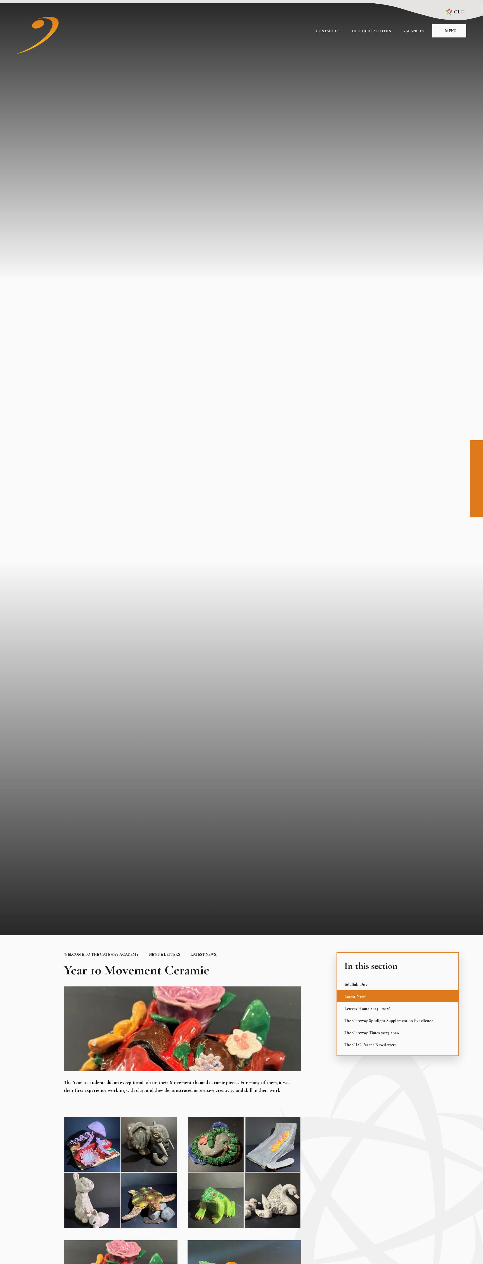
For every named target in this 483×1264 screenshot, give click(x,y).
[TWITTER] (476, 484)
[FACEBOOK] (476, 446)
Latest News (203, 954)
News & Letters (164, 954)
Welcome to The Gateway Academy (101, 954)
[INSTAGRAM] (476, 459)
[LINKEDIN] (476, 472)
